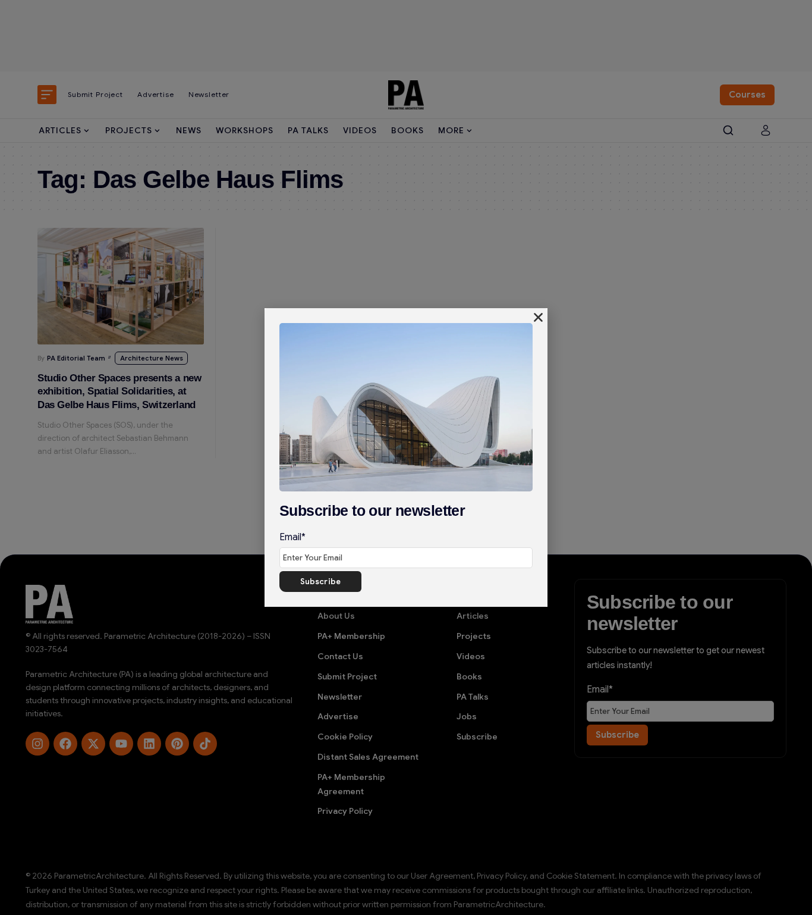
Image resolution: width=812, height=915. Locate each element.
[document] (406, 457)
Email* (292, 537)
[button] (538, 317)
